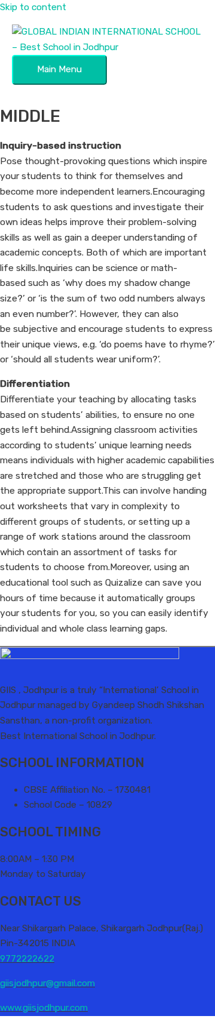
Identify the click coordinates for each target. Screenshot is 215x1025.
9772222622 (27, 958)
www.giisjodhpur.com (44, 1007)
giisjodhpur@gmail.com (47, 983)
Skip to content (33, 7)
